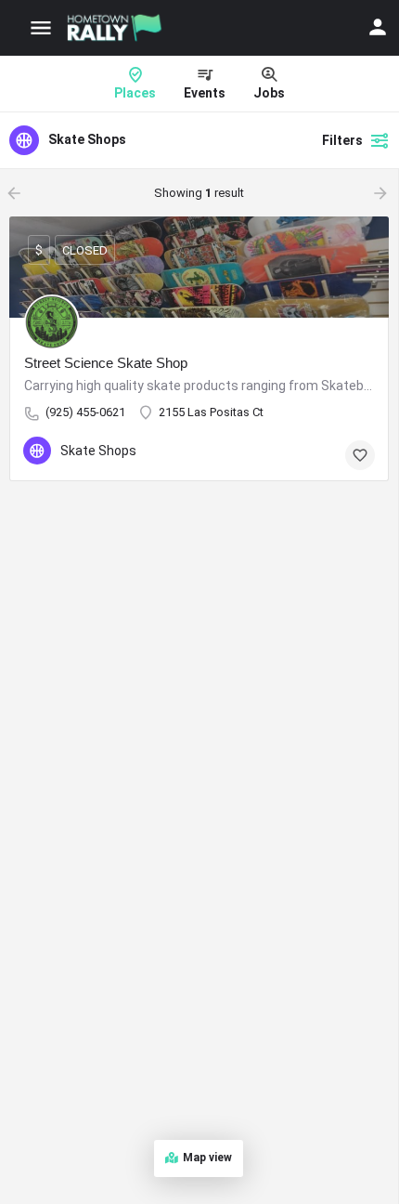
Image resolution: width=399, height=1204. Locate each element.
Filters (342, 140)
